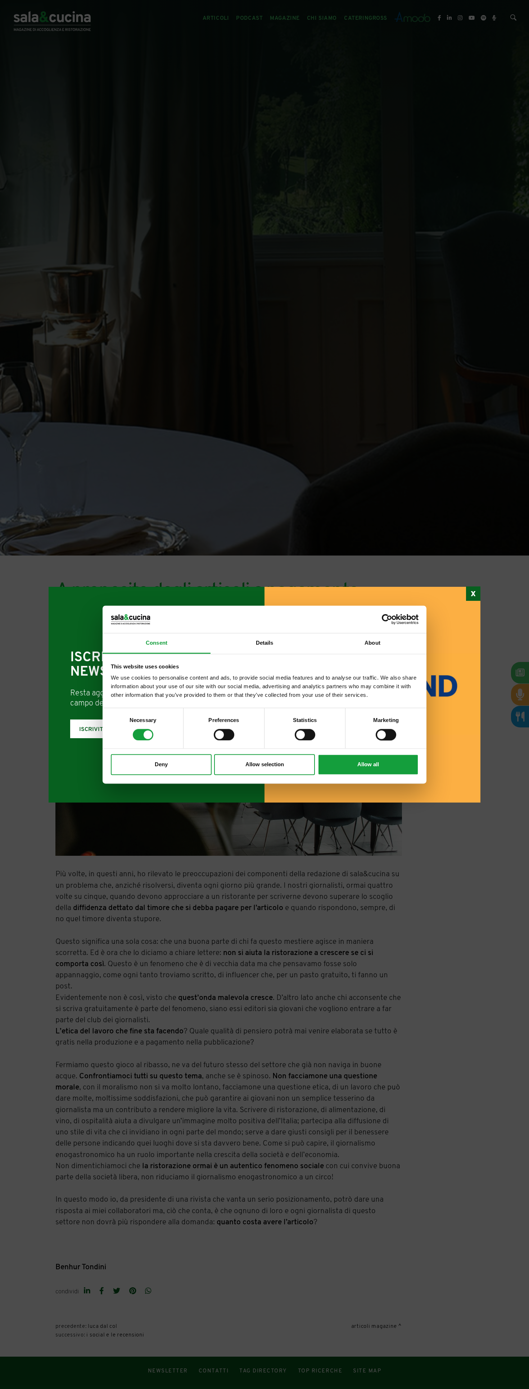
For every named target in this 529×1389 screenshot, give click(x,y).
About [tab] (372, 643)
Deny (161, 765)
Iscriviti (92, 729)
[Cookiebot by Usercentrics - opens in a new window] (387, 619)
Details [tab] (264, 643)
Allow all (368, 765)
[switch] (224, 734)
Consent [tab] (156, 643)
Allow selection (264, 765)
